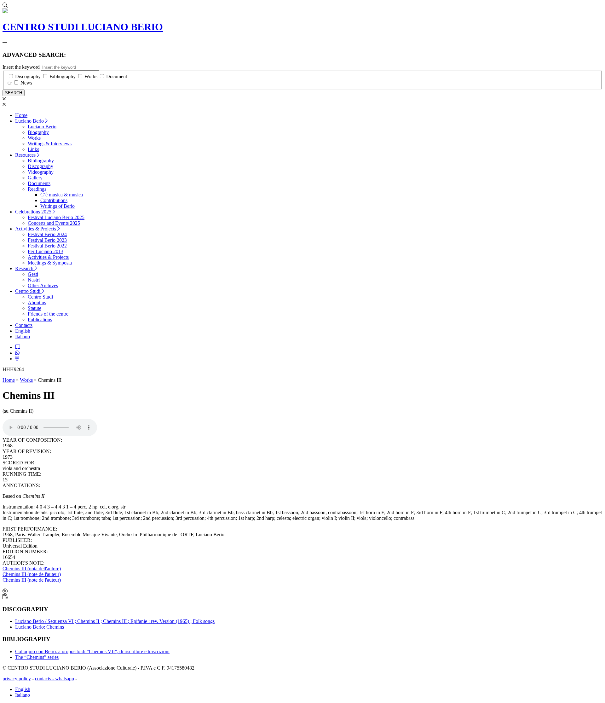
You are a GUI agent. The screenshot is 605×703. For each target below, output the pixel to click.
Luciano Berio (30, 121)
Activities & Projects (36, 228)
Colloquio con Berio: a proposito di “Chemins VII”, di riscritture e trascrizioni (92, 651)
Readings (37, 189)
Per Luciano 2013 (45, 251)
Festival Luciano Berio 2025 (56, 217)
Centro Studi (28, 291)
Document (116, 76)
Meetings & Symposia (50, 262)
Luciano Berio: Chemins (39, 627)
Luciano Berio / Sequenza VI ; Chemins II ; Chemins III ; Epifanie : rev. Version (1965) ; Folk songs (115, 621)
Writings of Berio (57, 206)
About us (37, 302)
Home (21, 115)
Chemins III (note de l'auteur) (32, 574)
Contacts (23, 325)
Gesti (33, 274)
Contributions (53, 200)
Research (25, 268)
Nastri (34, 279)
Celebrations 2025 (34, 211)
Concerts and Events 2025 (54, 223)
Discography (28, 76)
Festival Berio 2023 (47, 240)
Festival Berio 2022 (47, 245)
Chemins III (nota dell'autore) (32, 568)
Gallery (35, 177)
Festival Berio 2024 (47, 234)
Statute (34, 308)
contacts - (45, 678)
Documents (39, 183)
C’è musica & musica (61, 194)
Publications (40, 319)
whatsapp (64, 678)
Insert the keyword (21, 67)
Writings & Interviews (50, 143)
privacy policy (17, 678)
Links (33, 149)
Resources (26, 155)
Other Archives (43, 285)
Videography (41, 172)
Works (90, 76)
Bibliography (62, 76)
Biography (38, 132)
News (26, 82)
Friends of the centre (48, 314)
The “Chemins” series (37, 657)
